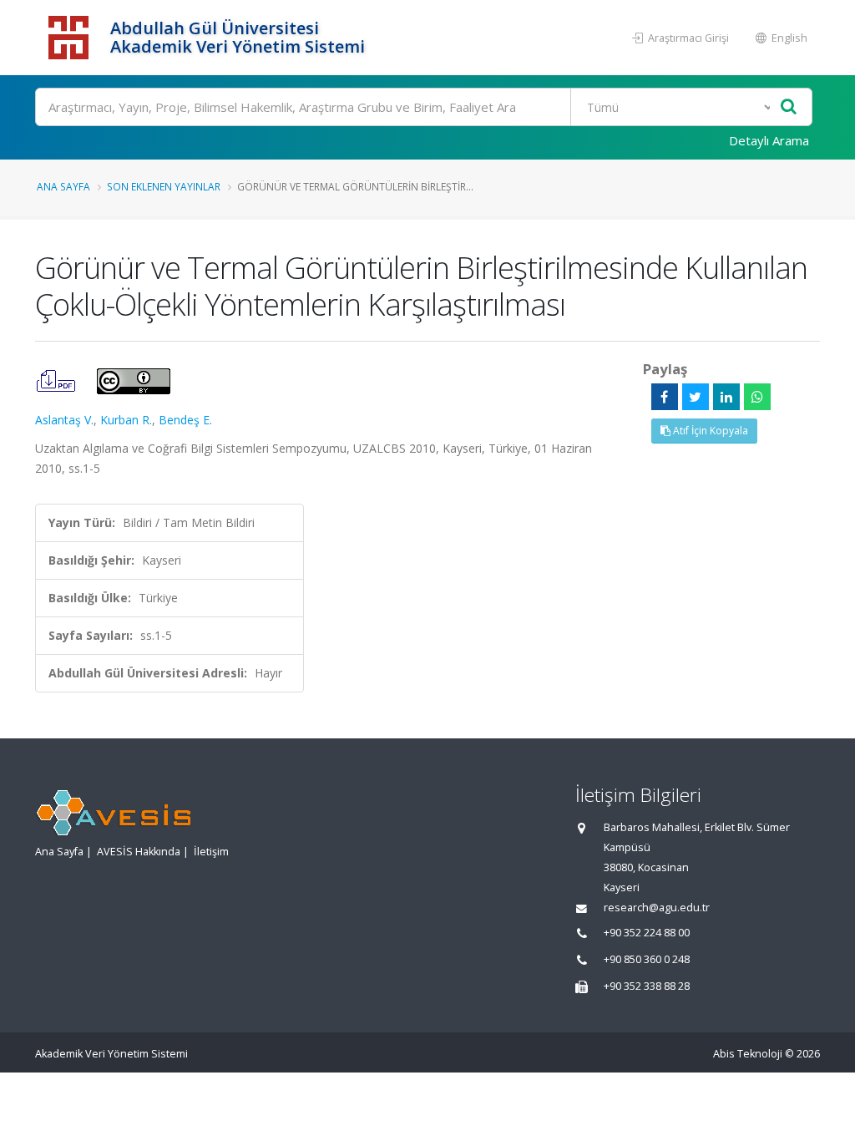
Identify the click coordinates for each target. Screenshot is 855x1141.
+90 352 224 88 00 (647, 932)
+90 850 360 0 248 (647, 959)
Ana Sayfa (63, 186)
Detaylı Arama (769, 140)
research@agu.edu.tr (657, 907)
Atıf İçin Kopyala (709, 430)
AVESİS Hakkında (138, 851)
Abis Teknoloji (747, 1054)
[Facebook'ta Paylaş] (664, 396)
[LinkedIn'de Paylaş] (726, 396)
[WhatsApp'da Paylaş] (757, 396)
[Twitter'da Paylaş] (695, 396)
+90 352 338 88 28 (647, 986)
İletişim (211, 851)
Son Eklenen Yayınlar (163, 186)
